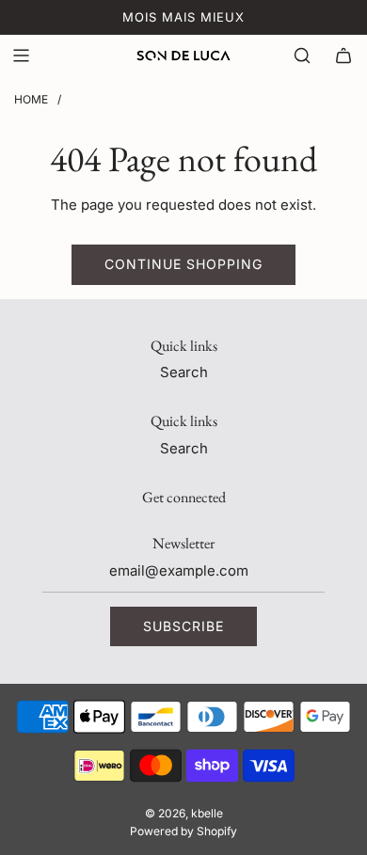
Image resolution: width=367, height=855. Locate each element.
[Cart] (343, 55)
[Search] (302, 55)
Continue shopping (183, 264)
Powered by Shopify (183, 831)
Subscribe (183, 626)
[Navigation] (20, 55)
